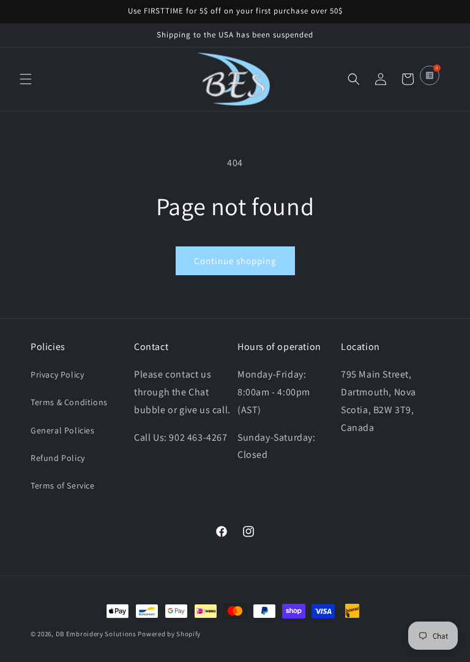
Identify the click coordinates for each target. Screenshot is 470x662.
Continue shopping (235, 261)
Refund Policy (58, 457)
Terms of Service (63, 485)
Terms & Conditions (69, 402)
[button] (25, 79)
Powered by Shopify (169, 634)
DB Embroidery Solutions (96, 634)
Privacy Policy (57, 374)
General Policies (63, 430)
